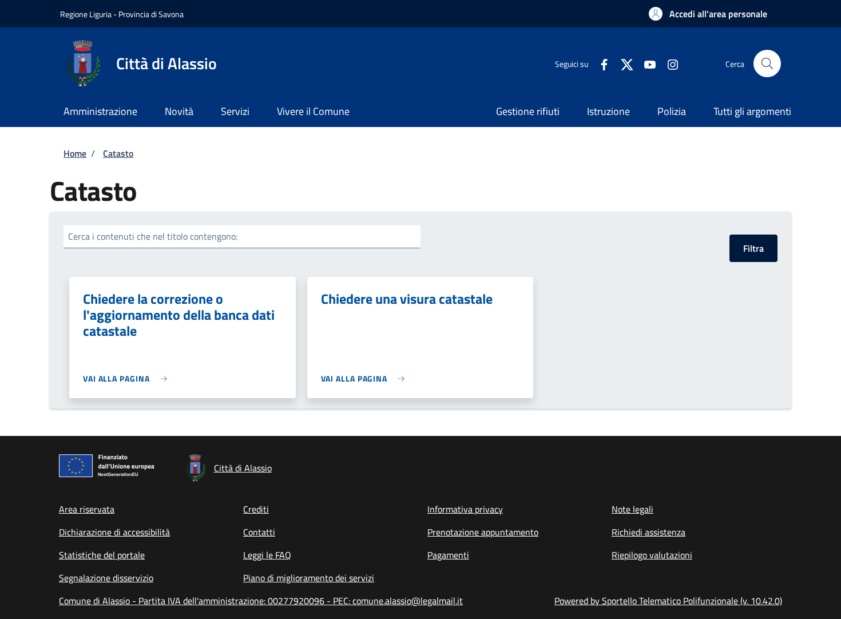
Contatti (259, 532)
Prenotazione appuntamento (482, 532)
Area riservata (86, 509)
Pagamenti (448, 555)
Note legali (632, 509)
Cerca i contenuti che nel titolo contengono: (152, 236)
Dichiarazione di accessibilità (114, 532)
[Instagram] (668, 63)
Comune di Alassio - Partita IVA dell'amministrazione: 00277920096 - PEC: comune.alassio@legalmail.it (261, 601)
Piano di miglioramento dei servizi (308, 578)
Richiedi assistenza (648, 532)
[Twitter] (622, 63)
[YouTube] (645, 63)
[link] (128, 378)
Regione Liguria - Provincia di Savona (122, 14)
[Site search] (767, 63)
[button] (708, 13)
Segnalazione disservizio (106, 578)
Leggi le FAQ (267, 555)
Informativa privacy (465, 509)
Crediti (256, 509)
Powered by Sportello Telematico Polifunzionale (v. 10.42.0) (668, 601)
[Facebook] (599, 63)
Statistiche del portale (102, 555)
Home (75, 153)
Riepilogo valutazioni (652, 555)
